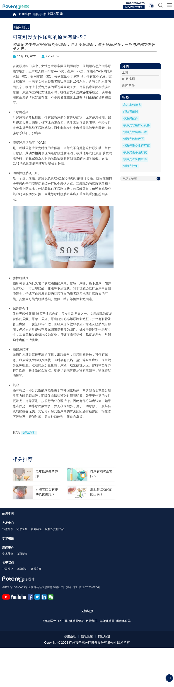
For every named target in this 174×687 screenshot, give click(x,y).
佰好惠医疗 (48, 621)
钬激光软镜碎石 (133, 138)
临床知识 (55, 14)
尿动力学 (29, 432)
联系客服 (36, 568)
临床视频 (128, 79)
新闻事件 (39, 14)
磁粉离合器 (123, 621)
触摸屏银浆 (76, 621)
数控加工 (92, 621)
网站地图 (104, 636)
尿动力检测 (33, 153)
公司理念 (22, 568)
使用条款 (70, 636)
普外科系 (36, 529)
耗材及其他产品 (54, 529)
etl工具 (63, 621)
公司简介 (7, 568)
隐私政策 (87, 636)
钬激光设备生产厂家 (136, 145)
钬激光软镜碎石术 (135, 132)
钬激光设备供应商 (135, 159)
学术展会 (7, 553)
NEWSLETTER (134, 7)
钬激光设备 (130, 166)
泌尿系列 (22, 529)
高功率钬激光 (132, 105)
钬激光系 (7, 529)
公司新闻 (22, 553)
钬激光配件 (130, 118)
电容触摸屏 (106, 621)
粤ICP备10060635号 (15, 587)
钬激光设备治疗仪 (135, 152)
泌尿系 (87, 92)
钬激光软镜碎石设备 (136, 125)
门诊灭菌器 (130, 111)
